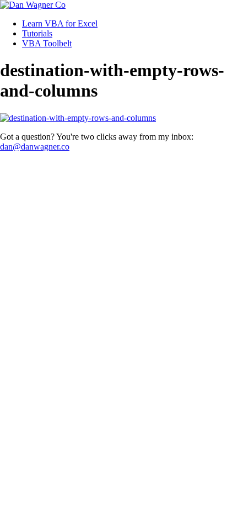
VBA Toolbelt (47, 43)
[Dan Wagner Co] (33, 4)
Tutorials (37, 33)
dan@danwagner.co (34, 146)
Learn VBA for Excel (60, 23)
